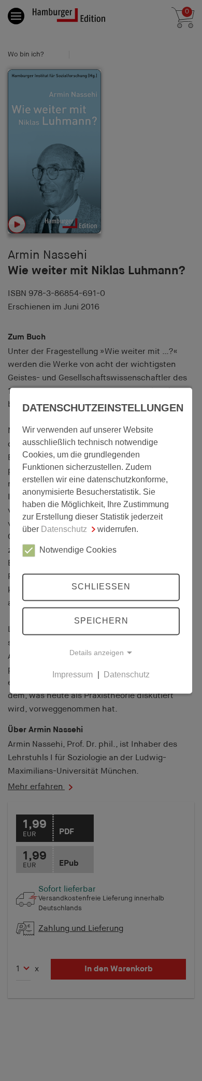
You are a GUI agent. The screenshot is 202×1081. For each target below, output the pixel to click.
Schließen (101, 587)
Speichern (101, 620)
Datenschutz (64, 529)
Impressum (72, 674)
